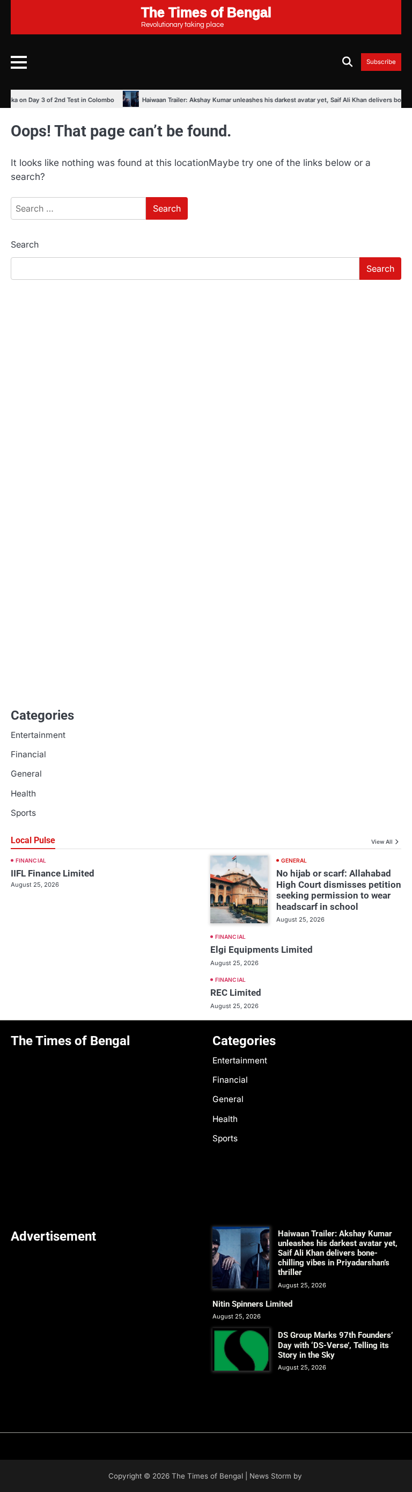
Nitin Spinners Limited (252, 1304)
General (26, 774)
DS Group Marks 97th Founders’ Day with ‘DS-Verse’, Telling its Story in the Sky (335, 1344)
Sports (23, 813)
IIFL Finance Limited (52, 873)
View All (382, 841)
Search (25, 244)
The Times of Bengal (207, 1476)
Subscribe (381, 62)
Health (23, 793)
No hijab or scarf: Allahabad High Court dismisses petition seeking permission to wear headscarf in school (338, 890)
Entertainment (38, 735)
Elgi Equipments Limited (261, 949)
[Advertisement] (206, 369)
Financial (28, 754)
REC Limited (235, 992)
